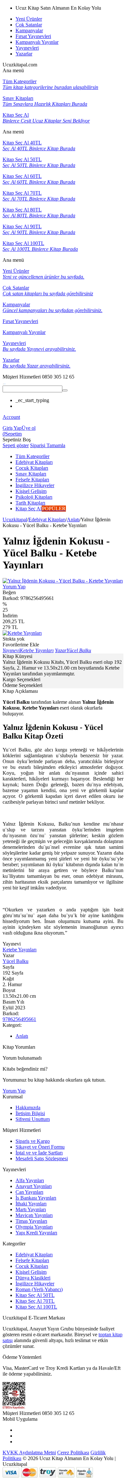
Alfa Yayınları (30, 1180)
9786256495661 (19, 1019)
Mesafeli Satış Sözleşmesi (42, 1158)
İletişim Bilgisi (30, 1113)
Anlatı (73, 519)
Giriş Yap (12, 428)
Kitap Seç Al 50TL (35, 1295)
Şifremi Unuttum (33, 1119)
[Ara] (65, 390)
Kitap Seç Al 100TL (36, 1307)
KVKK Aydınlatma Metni (29, 1452)
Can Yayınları (29, 1192)
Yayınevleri (27, 48)
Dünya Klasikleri (33, 1278)
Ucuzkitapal (15, 519)
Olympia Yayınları (34, 1227)
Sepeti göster (16, 445)
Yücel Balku (15, 961)
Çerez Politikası (73, 1452)
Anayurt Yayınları (34, 1186)
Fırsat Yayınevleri (33, 36)
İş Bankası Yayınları (36, 1198)
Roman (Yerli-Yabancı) (39, 1289)
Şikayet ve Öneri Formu (40, 1147)
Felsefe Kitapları (32, 1260)
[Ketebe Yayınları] (22, 633)
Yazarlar (24, 53)
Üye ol (29, 428)
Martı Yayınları (31, 1209)
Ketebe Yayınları (20, 949)
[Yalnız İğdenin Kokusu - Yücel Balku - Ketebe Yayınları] (63, 581)
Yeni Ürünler (29, 19)
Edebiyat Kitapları (47, 519)
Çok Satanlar (29, 24)
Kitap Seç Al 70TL (35, 1301)
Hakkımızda (28, 1107)
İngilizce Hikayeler (35, 1283)
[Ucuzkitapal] (4, 382)
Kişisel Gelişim (31, 1272)
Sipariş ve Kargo (33, 1141)
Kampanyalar (29, 30)
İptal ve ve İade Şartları (39, 1152)
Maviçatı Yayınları (34, 1215)
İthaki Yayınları (31, 1203)
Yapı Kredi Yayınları (36, 1232)
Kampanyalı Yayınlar (37, 42)
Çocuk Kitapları (32, 1266)
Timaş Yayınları (31, 1221)
